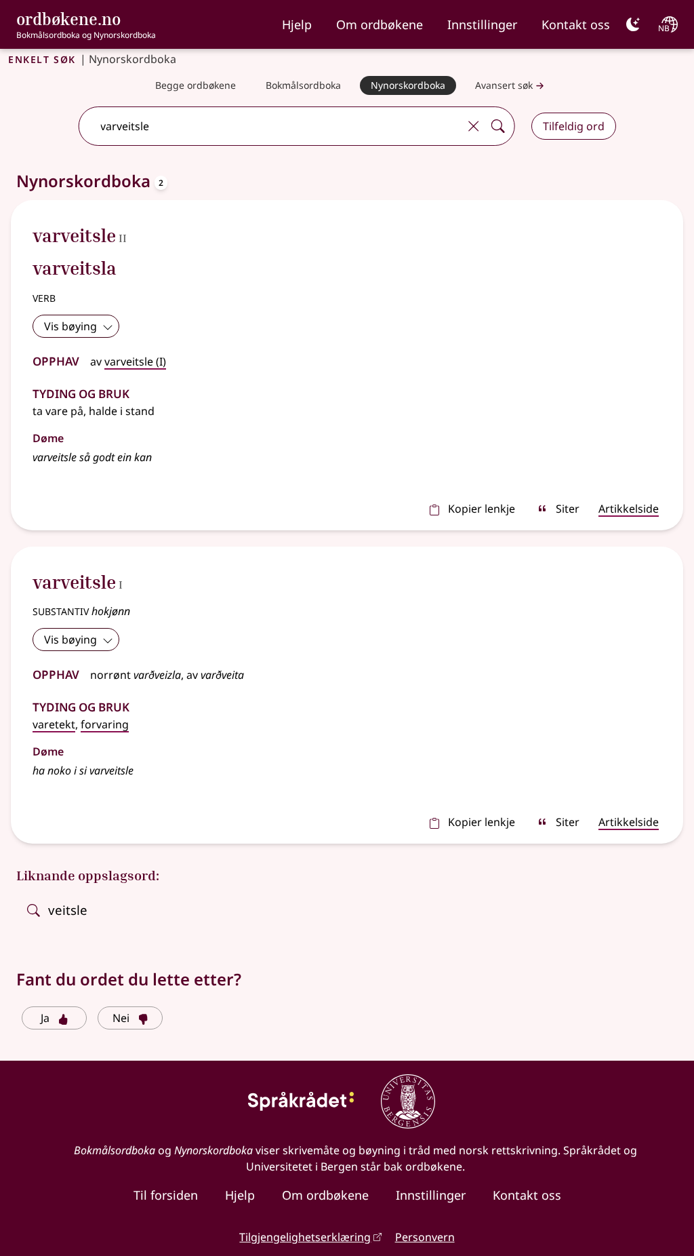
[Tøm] (474, 126)
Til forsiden (166, 1195)
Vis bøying (70, 326)
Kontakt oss (576, 24)
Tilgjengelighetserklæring (305, 1237)
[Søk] (498, 126)
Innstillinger (482, 24)
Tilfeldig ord (574, 126)
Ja (45, 1017)
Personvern (425, 1237)
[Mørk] (633, 24)
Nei (121, 1017)
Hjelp (297, 24)
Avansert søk (504, 85)
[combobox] (270, 126)
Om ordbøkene (379, 24)
